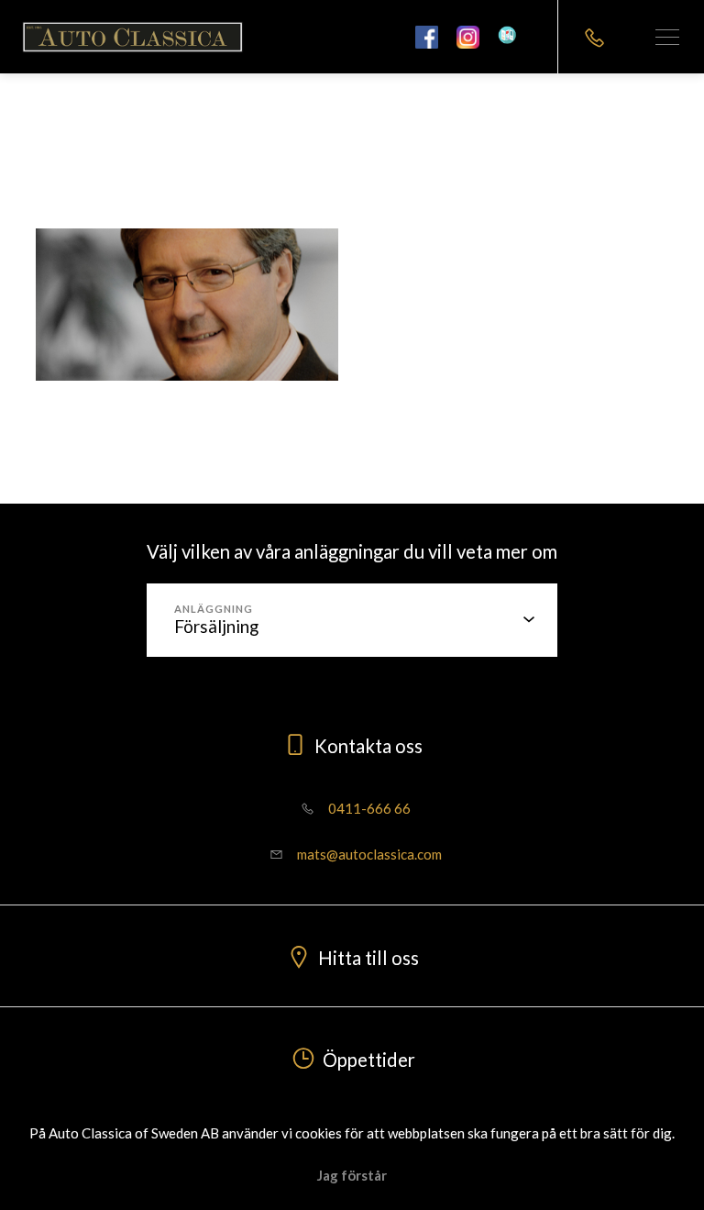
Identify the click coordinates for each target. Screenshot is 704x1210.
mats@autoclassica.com (368, 854)
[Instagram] (467, 37)
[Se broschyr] (514, 37)
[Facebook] (426, 37)
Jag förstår (352, 1175)
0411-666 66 (368, 808)
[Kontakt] (594, 36)
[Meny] (667, 36)
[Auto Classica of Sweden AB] (133, 37)
